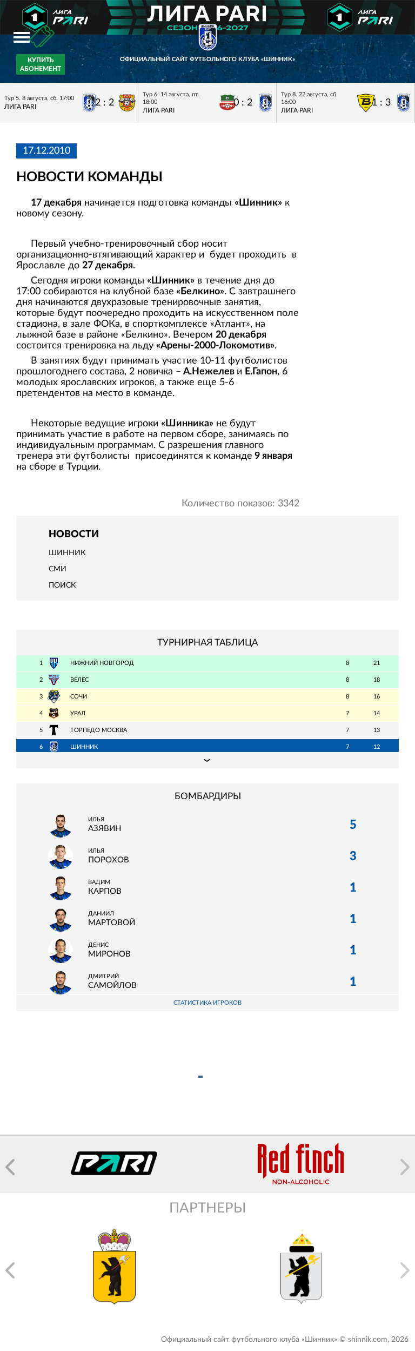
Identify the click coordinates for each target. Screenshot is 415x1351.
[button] (10, 1167)
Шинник (67, 553)
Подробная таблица (207, 760)
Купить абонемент (40, 64)
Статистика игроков (207, 1003)
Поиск (62, 585)
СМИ (57, 569)
